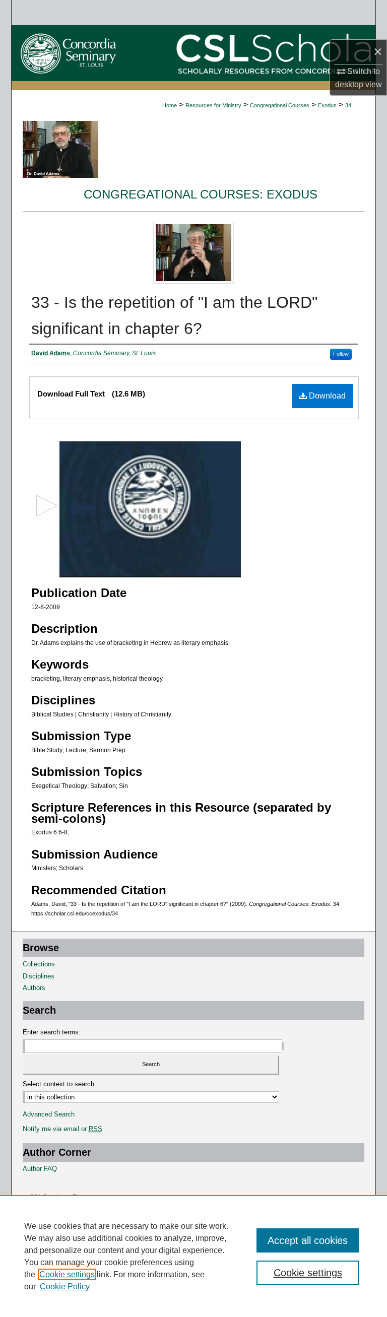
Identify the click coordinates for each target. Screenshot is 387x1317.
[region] (193, 1256)
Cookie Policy (65, 1286)
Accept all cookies (308, 1240)
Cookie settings (67, 1274)
